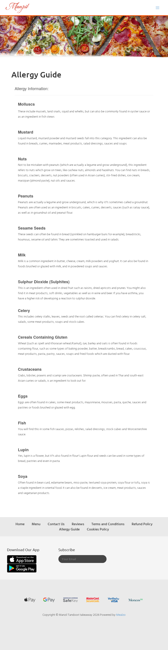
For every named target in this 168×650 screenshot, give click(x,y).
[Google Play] (22, 567)
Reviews (78, 524)
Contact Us (56, 524)
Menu (36, 524)
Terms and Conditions (107, 524)
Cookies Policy (98, 529)
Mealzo (121, 614)
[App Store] (22, 559)
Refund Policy (142, 524)
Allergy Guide (69, 529)
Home (20, 524)
